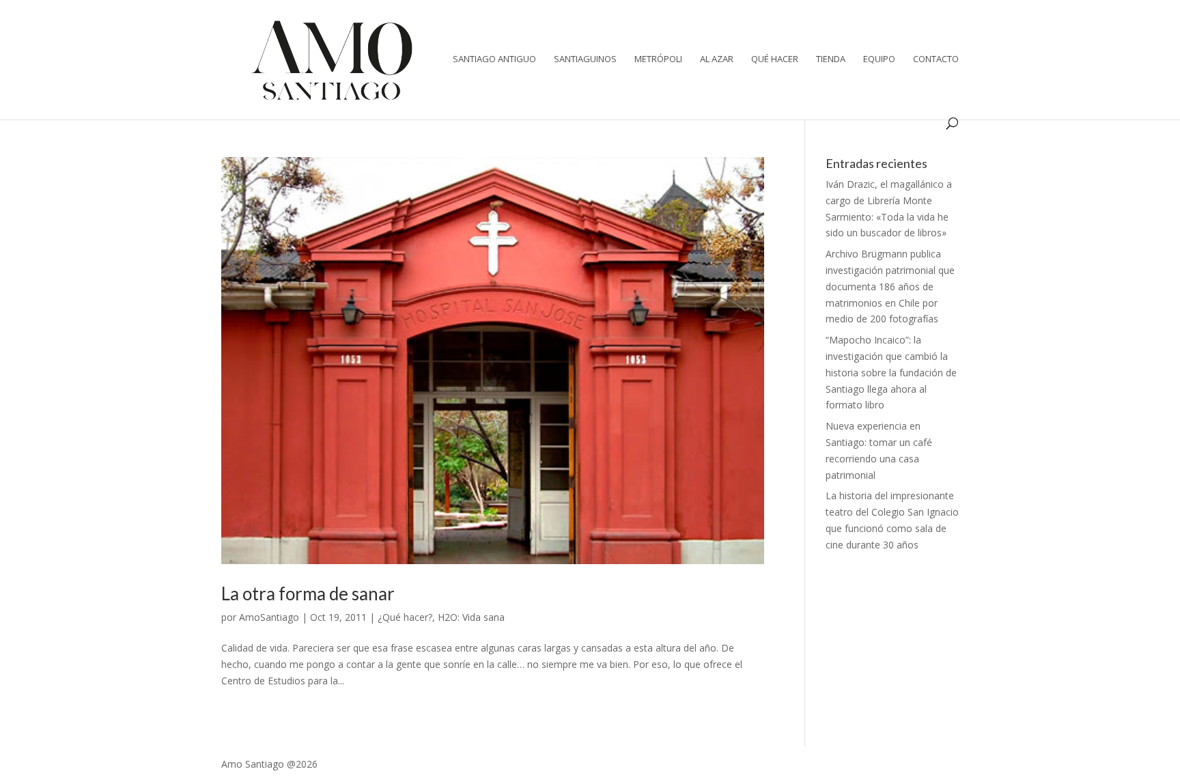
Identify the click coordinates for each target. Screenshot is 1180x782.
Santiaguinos (585, 59)
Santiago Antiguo (494, 59)
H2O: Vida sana (471, 617)
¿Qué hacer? (405, 617)
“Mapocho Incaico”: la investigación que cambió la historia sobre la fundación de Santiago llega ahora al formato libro (891, 372)
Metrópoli (658, 59)
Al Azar (716, 59)
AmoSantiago (269, 617)
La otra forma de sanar (308, 593)
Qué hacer (774, 59)
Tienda (830, 59)
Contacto (936, 59)
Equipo (879, 59)
